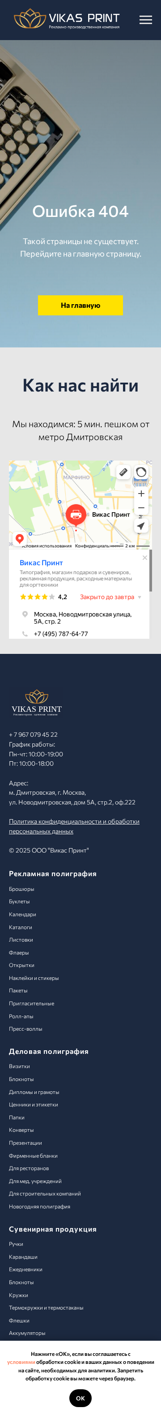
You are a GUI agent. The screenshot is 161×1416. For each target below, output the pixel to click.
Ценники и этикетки (33, 1104)
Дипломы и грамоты (34, 1092)
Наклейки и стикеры (34, 978)
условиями (21, 1362)
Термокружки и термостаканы (46, 1307)
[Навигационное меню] (146, 20)
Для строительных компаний (45, 1193)
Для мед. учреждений (35, 1181)
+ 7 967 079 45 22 (33, 734)
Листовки (21, 939)
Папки (17, 1117)
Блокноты (21, 1079)
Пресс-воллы (25, 1028)
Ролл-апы (21, 1016)
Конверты (21, 1129)
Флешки (19, 1320)
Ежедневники (25, 1269)
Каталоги (20, 927)
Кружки (18, 1295)
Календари (22, 914)
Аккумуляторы (27, 1333)
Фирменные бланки (33, 1155)
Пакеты (18, 990)
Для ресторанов (29, 1168)
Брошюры (21, 889)
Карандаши (23, 1256)
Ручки (16, 1244)
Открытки (21, 965)
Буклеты (19, 901)
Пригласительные (31, 1003)
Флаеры (19, 952)
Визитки (19, 1066)
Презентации (25, 1142)
